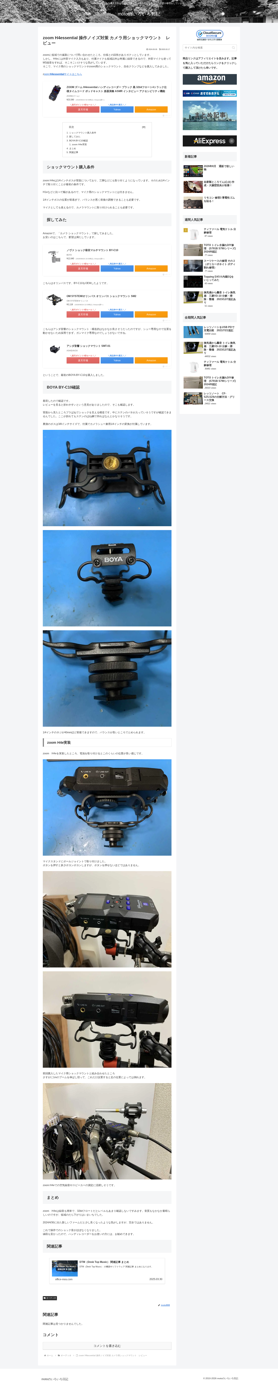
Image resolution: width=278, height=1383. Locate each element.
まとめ (72, 148)
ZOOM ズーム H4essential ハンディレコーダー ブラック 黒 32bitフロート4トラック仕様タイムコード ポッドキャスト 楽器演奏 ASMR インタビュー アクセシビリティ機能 (117, 89)
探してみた (74, 136)
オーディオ (51, 1298)
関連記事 (73, 152)
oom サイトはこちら (63, 74)
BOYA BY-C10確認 (78, 140)
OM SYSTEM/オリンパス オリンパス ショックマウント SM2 (101, 296)
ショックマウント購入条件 (82, 132)
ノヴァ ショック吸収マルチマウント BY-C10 (92, 250)
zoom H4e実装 (79, 144)
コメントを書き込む (107, 1346)
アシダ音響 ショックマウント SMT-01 (88, 346)
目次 (105, 127)
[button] (233, 47)
